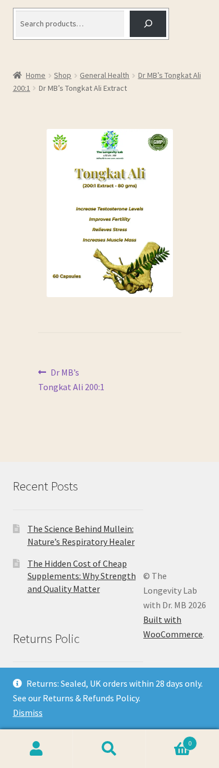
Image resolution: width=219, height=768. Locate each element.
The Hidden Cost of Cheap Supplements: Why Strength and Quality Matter (82, 576)
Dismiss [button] (28, 712)
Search (109, 749)
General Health (104, 75)
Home (35, 75)
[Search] (148, 24)
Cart (168, 739)
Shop (62, 75)
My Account (36, 749)
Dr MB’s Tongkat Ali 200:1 (71, 379)
